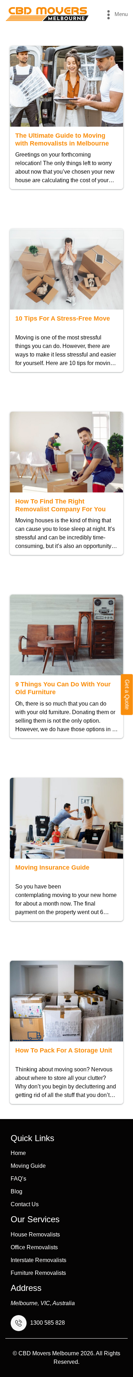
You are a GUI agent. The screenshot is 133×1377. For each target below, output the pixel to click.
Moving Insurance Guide (52, 867)
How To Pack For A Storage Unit (63, 1050)
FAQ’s (18, 1179)
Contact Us (25, 1204)
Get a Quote (127, 695)
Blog (16, 1191)
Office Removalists (34, 1247)
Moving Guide (28, 1166)
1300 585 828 (47, 1323)
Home (18, 1153)
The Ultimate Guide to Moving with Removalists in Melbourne (62, 139)
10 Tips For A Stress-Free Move (62, 318)
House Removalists (35, 1235)
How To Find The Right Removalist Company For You (60, 505)
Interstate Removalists (38, 1260)
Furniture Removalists (38, 1273)
